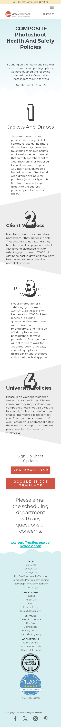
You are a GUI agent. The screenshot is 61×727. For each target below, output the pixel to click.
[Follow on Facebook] (15, 718)
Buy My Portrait (30, 630)
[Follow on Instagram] (35, 718)
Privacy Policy (30, 607)
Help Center (30, 564)
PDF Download (30, 469)
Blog (30, 603)
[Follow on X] (25, 718)
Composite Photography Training (30, 579)
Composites (30, 626)
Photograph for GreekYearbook (30, 583)
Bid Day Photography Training (30, 576)
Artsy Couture (30, 642)
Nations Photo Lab (31, 646)
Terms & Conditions (30, 611)
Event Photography (30, 634)
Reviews (30, 595)
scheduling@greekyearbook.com (30, 544)
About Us (31, 599)
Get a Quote (30, 572)
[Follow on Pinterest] (45, 718)
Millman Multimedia (30, 650)
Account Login (30, 587)
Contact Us (30, 568)
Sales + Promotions (30, 619)
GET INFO (43, 2)
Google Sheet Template (30, 483)
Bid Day (30, 623)
